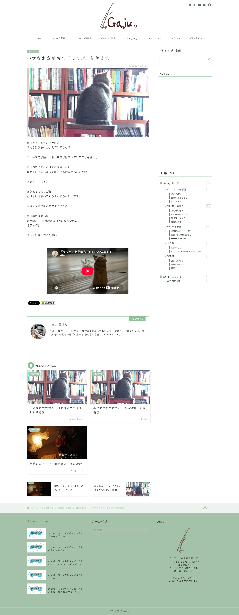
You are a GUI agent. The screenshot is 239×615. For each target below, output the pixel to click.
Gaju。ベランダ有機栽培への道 (186, 251)
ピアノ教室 (176, 194)
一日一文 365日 (178, 238)
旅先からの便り (178, 264)
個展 (173, 268)
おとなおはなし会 (179, 214)
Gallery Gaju (131, 38)
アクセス (176, 38)
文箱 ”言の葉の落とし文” (183, 234)
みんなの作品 (177, 210)
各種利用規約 (188, 280)
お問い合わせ (195, 38)
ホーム (40, 38)
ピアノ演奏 (176, 201)
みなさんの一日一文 (180, 231)
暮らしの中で (177, 260)
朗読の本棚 (32, 51)
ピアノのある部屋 (82, 38)
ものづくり (176, 247)
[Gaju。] (119, 33)
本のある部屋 (58, 38)
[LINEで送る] (48, 303)
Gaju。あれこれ (187, 183)
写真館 (188, 256)
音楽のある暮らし (179, 197)
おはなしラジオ (178, 218)
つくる (188, 243)
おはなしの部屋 (108, 38)
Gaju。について (155, 38)
